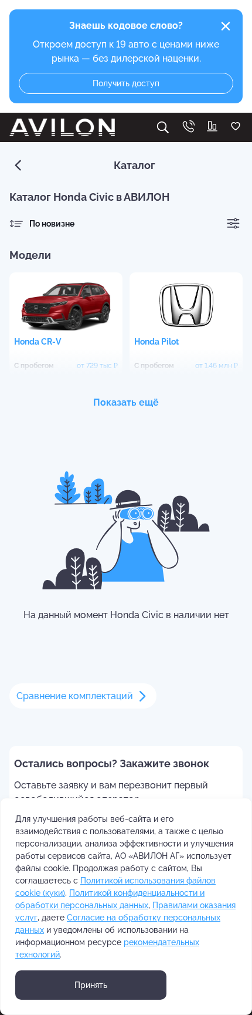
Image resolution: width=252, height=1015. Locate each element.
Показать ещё (126, 402)
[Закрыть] (226, 26)
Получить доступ (126, 83)
